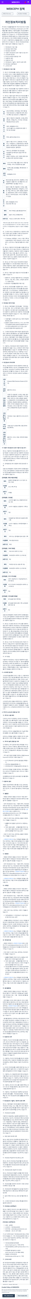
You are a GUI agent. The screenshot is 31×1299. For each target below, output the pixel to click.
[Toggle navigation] (2, 2)
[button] (29, 2)
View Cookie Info (22, 1295)
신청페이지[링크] (8, 839)
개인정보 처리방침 (22, 13)
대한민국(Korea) (7, 13)
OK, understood (8, 1295)
